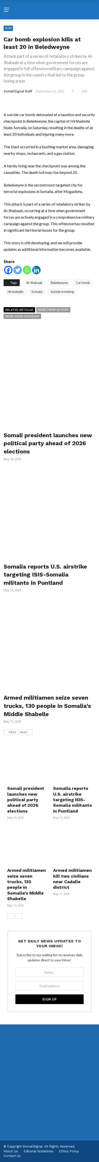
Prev (12, 732)
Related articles (19, 309)
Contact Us (12, 1156)
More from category (22, 316)
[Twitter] (17, 270)
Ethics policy (69, 1151)
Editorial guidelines (38, 1151)
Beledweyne (59, 283)
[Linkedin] (36, 270)
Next (24, 732)
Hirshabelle (15, 292)
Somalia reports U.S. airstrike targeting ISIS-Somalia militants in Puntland (45, 574)
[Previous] (10, 916)
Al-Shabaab (34, 283)
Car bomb (83, 283)
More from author (53, 309)
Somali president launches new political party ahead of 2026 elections (48, 443)
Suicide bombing (62, 292)
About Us (11, 1151)
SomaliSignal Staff (18, 91)
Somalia (37, 292)
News (8, 28)
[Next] (19, 916)
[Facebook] (8, 270)
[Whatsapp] (27, 270)
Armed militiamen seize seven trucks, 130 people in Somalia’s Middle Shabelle (47, 705)
